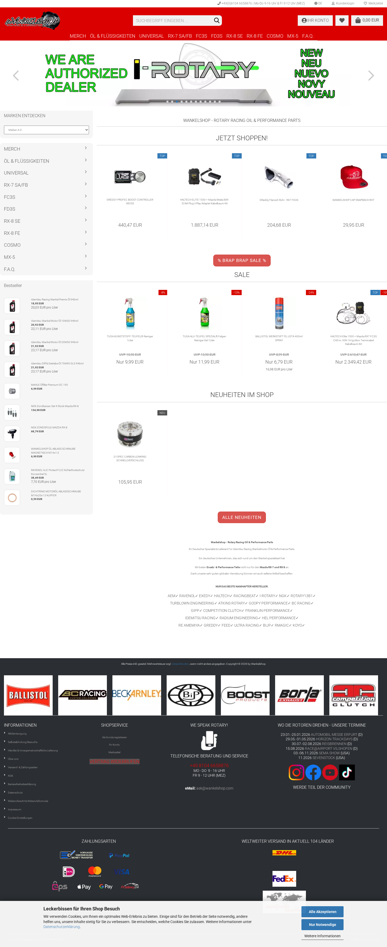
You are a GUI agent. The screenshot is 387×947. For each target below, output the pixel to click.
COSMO (275, 36)
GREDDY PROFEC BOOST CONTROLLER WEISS (130, 201)
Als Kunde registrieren (114, 737)
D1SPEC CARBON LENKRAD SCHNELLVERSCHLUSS (130, 458)
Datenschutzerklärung (61, 927)
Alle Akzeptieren (322, 912)
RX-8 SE (234, 36)
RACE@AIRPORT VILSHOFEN (329, 748)
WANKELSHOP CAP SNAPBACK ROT (353, 200)
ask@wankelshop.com (214, 788)
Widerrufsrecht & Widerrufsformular (28, 801)
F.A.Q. (308, 36)
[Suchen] (217, 21)
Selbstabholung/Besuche (22, 742)
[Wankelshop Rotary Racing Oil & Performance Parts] (64, 20)
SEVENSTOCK (323, 758)
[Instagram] (297, 772)
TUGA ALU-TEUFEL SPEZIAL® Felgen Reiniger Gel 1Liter (204, 338)
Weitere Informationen (322, 936)
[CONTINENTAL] (356, 695)
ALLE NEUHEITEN (241, 517)
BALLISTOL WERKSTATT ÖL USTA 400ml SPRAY (278, 338)
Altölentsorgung (17, 733)
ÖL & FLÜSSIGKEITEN (112, 36)
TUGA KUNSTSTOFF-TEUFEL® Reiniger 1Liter (130, 338)
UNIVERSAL (151, 36)
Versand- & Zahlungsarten (23, 767)
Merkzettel (114, 752)
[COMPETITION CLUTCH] (302, 695)
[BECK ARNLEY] (85, 695)
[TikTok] (347, 772)
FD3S (216, 36)
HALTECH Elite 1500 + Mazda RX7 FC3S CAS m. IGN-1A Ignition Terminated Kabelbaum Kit (353, 340)
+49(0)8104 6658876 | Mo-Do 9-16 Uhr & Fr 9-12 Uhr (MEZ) (263, 3)
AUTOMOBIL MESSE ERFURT (334, 734)
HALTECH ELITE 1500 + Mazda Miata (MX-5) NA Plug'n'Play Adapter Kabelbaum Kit (204, 201)
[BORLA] (248, 695)
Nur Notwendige (322, 925)
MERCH (78, 36)
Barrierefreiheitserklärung (22, 784)
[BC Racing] (31, 695)
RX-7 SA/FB (180, 36)
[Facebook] (313, 772)
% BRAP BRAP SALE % (242, 260)
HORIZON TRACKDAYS (334, 739)
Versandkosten (180, 663)
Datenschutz (15, 792)
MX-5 (292, 36)
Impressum (14, 809)
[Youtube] (329, 772)
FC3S (201, 36)
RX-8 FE (255, 36)
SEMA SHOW (329, 753)
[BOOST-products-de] (194, 695)
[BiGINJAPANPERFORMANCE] (139, 695)
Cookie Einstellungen (20, 817)
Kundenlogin (344, 3)
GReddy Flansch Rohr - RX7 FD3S (279, 200)
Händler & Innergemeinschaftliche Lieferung (33, 750)
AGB (10, 775)
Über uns (13, 758)
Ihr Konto (114, 744)
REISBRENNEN (334, 744)
